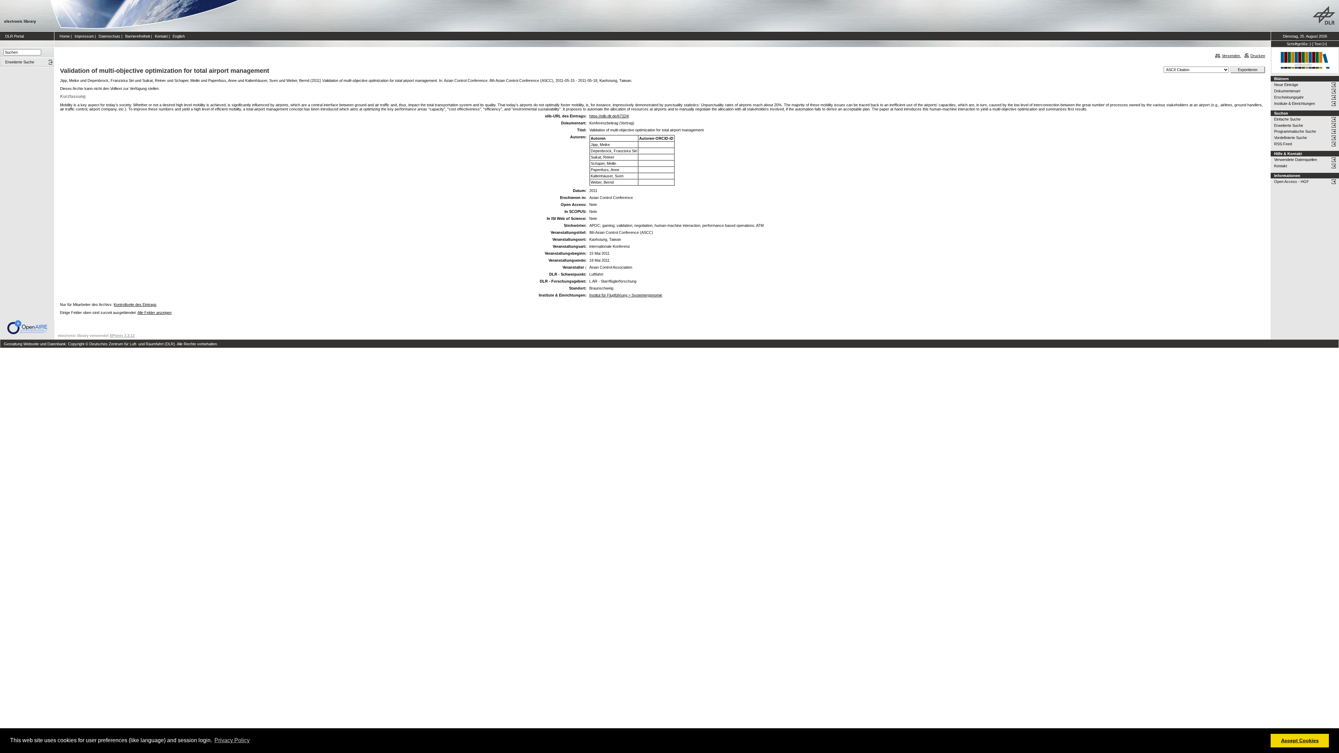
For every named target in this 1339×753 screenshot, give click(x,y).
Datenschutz (109, 36)
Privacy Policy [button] (232, 740)
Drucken (1257, 56)
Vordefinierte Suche (1290, 138)
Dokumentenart (1287, 91)
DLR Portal (14, 36)
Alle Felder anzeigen (154, 312)
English (179, 36)
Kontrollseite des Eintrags (135, 304)
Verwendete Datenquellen (1295, 159)
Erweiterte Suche (1288, 125)
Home (65, 36)
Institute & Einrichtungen (1294, 103)
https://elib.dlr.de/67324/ (609, 116)
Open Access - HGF (1291, 181)
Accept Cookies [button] (1300, 740)
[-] (1311, 44)
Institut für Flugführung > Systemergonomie (625, 295)
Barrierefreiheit (137, 36)
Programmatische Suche (1295, 131)
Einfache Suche (1287, 119)
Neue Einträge (1286, 85)
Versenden (1231, 56)
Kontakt (161, 36)
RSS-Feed (1283, 144)
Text (1318, 44)
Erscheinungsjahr (1289, 97)
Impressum (84, 36)
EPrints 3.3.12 (122, 335)
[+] (1325, 44)
